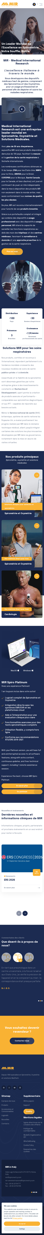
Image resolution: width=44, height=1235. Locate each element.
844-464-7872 (10, 1185)
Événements (10, 876)
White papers (29, 1101)
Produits (5, 1105)
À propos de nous (8, 1101)
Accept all (22, 1224)
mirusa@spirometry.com (14, 1177)
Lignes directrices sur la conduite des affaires (33, 1124)
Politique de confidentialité (29, 1130)
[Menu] (40, 4)
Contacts (5, 1124)
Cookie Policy (29, 1145)
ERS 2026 (9, 880)
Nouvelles (5, 1119)
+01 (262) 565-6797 (12, 1181)
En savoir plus (9, 888)
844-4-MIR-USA (11, 1187)
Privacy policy (17, 1218)
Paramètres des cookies (30, 1150)
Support (27, 1105)
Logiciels (5, 1115)
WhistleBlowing (29, 1141)
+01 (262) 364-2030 (12, 1183)
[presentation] (18, 913)
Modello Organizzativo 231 (32, 1136)
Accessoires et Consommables (8, 1110)
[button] (35, 4)
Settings (22, 1229)
